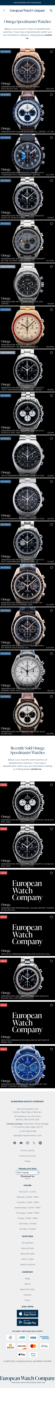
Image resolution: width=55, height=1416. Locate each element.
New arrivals (27, 1248)
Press (27, 1300)
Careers (27, 1295)
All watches (28, 1243)
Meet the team (27, 1289)
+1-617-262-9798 (27, 1131)
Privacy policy (27, 1150)
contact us (36, 769)
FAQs (27, 1161)
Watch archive (27, 1265)
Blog (27, 1278)
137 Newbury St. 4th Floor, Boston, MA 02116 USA (27, 1118)
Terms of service (27, 1156)
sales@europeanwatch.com (27, 1135)
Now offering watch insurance (27, 2)
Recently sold (27, 1254)
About (27, 1284)
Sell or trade (27, 1259)
